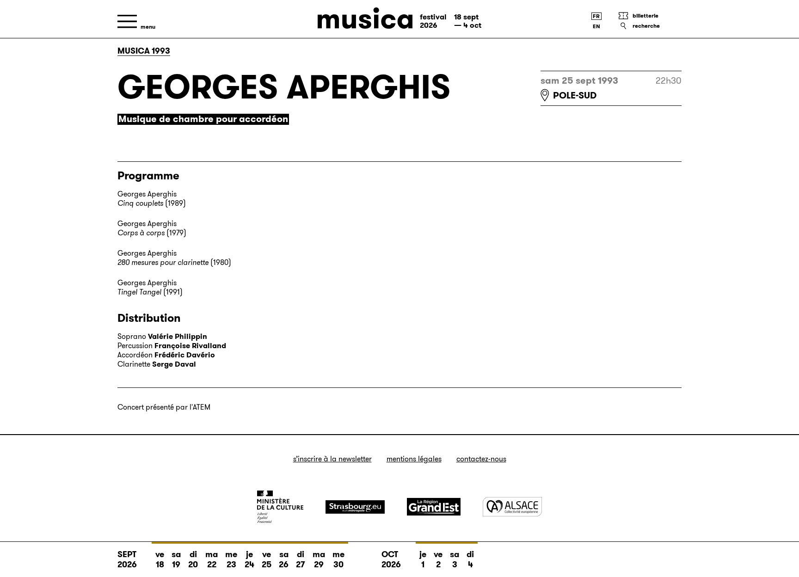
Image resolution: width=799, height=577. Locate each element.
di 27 (300, 559)
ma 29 (319, 559)
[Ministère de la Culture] (280, 507)
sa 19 (176, 559)
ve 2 (438, 559)
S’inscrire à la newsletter (332, 459)
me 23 (231, 559)
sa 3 (454, 559)
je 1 (422, 559)
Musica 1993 (143, 51)
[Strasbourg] (355, 507)
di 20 (193, 559)
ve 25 (266, 559)
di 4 (470, 559)
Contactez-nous (481, 459)
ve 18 (159, 559)
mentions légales (414, 459)
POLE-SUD (574, 95)
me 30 (338, 559)
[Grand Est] (434, 507)
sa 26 (284, 559)
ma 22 (211, 559)
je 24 (249, 559)
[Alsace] (512, 506)
